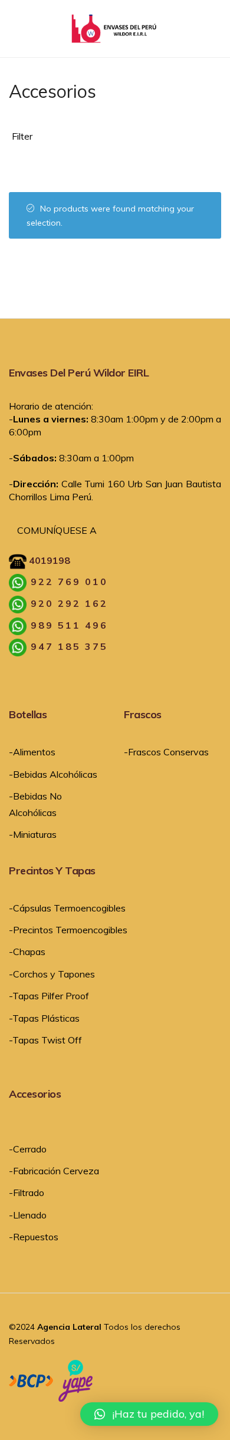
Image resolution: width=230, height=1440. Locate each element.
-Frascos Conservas (166, 752)
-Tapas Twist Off (45, 1040)
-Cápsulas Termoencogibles (67, 908)
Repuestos (35, 1237)
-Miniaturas (33, 834)
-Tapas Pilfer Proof (49, 996)
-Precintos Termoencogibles (68, 930)
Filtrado (28, 1192)
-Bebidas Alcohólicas (53, 774)
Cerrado (30, 1149)
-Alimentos (32, 752)
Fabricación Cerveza (56, 1171)
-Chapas (27, 951)
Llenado (30, 1215)
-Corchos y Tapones (52, 974)
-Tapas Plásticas (44, 1018)
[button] (149, 1414)
